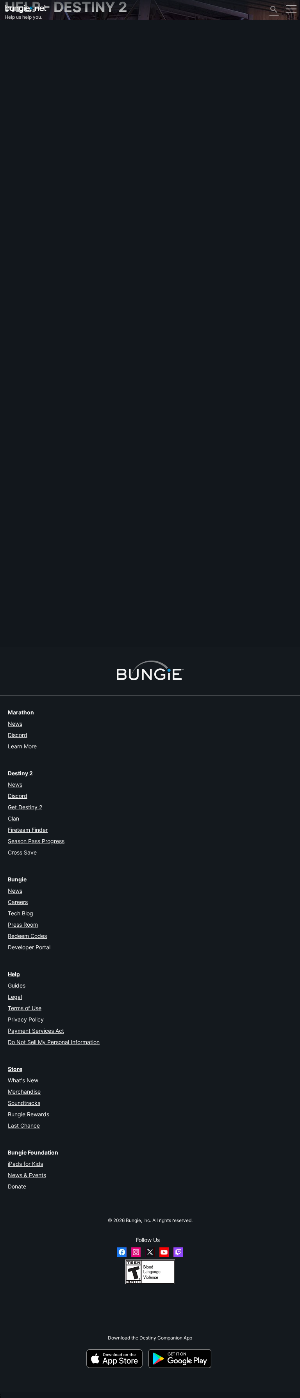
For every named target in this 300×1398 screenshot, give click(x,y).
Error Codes (21, 73)
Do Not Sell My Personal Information (54, 1042)
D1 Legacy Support (29, 132)
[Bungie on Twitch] (178, 1252)
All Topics (19, 32)
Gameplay (20, 61)
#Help (12, 626)
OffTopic (18, 155)
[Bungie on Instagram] (136, 1252)
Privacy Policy (26, 1019)
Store (15, 1069)
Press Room (23, 924)
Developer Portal (29, 947)
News (15, 723)
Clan (13, 818)
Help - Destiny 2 (26, 67)
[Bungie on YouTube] (164, 1252)
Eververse (19, 85)
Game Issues (22, 91)
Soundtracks (24, 1103)
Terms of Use (24, 1008)
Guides (16, 985)
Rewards (18, 50)
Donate (17, 1186)
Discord (17, 735)
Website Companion (30, 102)
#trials (27, 626)
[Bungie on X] (150, 1252)
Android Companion (30, 114)
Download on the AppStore (116, 1358)
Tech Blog (20, 913)
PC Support (21, 120)
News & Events (27, 1175)
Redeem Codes (27, 936)
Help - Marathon (27, 161)
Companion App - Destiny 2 (39, 137)
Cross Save (22, 852)
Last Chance (24, 1125)
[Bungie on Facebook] (122, 1252)
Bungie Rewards (28, 1114)
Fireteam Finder (28, 829)
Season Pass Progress (36, 841)
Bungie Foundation (33, 1152)
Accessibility (22, 96)
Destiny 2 (19, 38)
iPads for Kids (25, 1163)
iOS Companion (26, 108)
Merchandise (24, 1091)
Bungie (17, 879)
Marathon (21, 712)
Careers (18, 902)
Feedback (19, 44)
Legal (15, 996)
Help (14, 974)
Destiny (26, 9)
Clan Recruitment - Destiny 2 (40, 143)
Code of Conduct (26, 174)
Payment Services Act (36, 1030)
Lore (13, 56)
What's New (23, 1080)
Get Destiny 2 (25, 807)
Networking (21, 79)
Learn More (22, 746)
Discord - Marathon (30, 167)
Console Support (27, 126)
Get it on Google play (181, 1358)
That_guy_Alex (20, 580)
